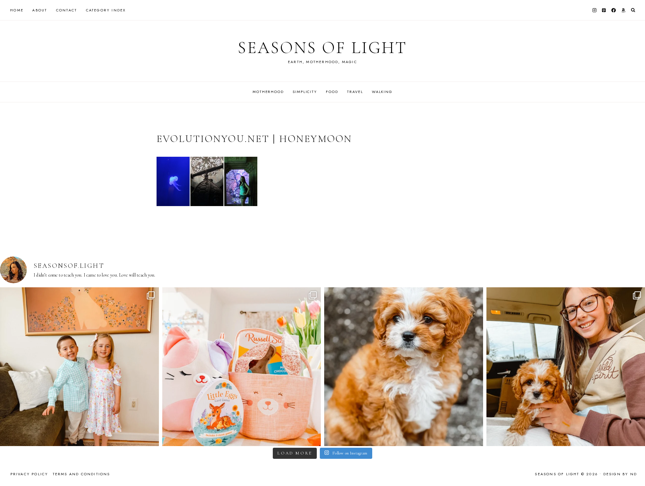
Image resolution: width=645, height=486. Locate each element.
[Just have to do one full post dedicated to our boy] (403, 366)
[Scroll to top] (633, 468)
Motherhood (268, 91)
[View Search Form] (633, 10)
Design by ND (620, 474)
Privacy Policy (29, 474)
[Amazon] (623, 10)
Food (332, 91)
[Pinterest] (604, 10)
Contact (66, 10)
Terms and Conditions (81, 474)
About (39, 10)
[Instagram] (594, 10)
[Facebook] (613, 10)
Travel (355, 91)
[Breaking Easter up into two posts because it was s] (241, 366)
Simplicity (305, 91)
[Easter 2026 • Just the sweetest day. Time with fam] (79, 366)
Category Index (106, 10)
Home (17, 10)
